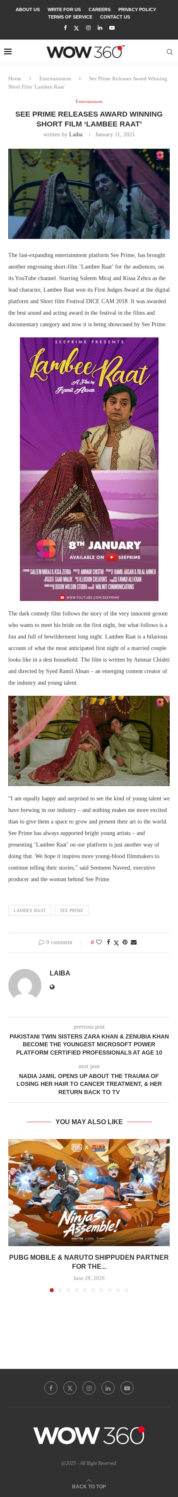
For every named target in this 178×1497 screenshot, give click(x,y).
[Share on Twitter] (116, 943)
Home (15, 78)
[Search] (170, 52)
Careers (100, 9)
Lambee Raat (30, 910)
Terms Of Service (70, 16)
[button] (15, 1215)
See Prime (72, 910)
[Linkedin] (100, 28)
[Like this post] (99, 942)
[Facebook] (65, 28)
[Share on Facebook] (108, 942)
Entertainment (55, 78)
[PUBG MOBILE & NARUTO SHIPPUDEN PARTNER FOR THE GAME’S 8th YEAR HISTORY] (89, 1192)
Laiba (75, 134)
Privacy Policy (137, 9)
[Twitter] (76, 28)
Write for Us (64, 9)
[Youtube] (112, 28)
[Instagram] (88, 28)
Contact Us (115, 16)
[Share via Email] (134, 942)
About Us (28, 9)
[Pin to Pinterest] (125, 942)
